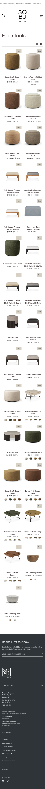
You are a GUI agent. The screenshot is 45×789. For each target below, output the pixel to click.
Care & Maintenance (9, 750)
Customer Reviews (8, 761)
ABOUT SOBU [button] (6, 732)
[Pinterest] (3, 781)
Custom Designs (7, 746)
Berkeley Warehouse (8, 711)
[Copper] (19, 419)
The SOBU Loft (7, 754)
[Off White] (5, 419)
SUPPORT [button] (5, 769)
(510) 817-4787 (6, 705)
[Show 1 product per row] (37, 44)
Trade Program (7, 743)
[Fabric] (35, 579)
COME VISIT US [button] (7, 686)
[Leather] (30, 579)
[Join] (41, 654)
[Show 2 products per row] (41, 44)
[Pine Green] (35, 419)
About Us (5, 739)
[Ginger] (14, 419)
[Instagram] (8, 781)
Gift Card (5, 757)
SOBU (6, 778)
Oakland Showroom (8, 693)
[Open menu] (39, 15)
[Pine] (10, 419)
